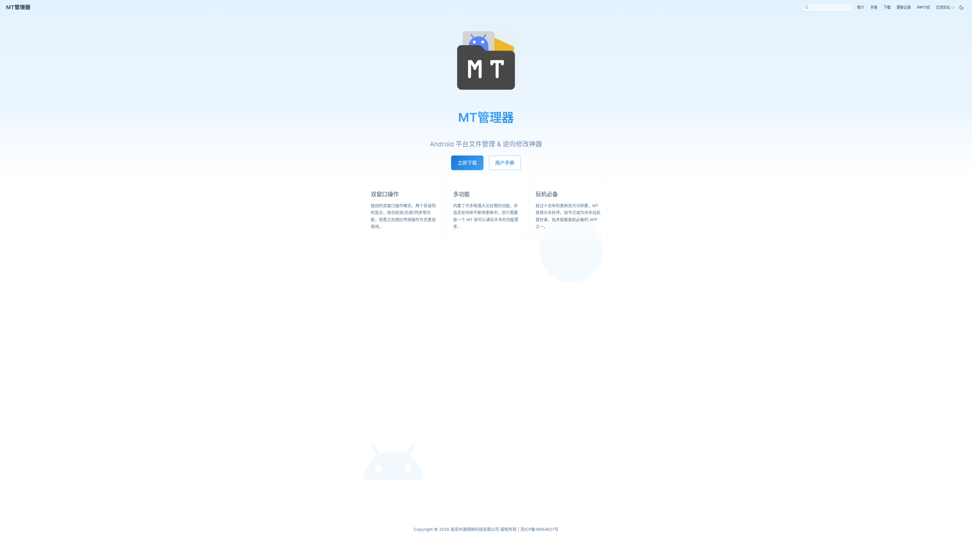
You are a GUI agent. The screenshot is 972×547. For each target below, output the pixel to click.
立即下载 (467, 163)
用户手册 (504, 163)
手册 (873, 7)
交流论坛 (945, 7)
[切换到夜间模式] (961, 7)
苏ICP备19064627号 (539, 529)
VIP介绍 (923, 7)
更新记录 (904, 7)
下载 (886, 7)
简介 (860, 7)
